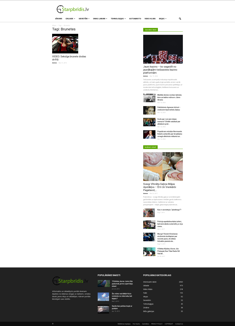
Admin (54, 63)
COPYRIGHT (169, 324)
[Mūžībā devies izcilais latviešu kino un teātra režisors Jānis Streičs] (149, 98)
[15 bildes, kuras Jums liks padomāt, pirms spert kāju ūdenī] (104, 283)
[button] (180, 19)
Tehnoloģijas (117, 18)
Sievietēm (83, 18)
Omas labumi (99, 18)
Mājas (54, 25)
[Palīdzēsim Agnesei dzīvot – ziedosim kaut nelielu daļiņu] (149, 110)
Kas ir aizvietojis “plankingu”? (169, 210)
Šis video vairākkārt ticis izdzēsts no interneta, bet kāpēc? (122, 296)
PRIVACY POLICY (156, 324)
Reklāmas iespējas (124, 324)
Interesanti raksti (149, 282)
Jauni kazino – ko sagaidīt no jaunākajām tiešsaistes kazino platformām (160, 69)
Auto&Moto (135, 18)
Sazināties (145, 324)
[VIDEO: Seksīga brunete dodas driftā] (72, 43)
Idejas (161, 18)
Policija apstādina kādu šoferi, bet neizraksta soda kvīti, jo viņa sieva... (170, 224)
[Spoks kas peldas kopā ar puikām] (103, 309)
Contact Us (179, 324)
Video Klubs (150, 18)
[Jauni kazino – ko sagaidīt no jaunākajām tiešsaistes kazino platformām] (163, 49)
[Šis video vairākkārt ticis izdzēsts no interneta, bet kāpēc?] (103, 296)
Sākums (58, 18)
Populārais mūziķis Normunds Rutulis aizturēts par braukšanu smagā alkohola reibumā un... (169, 133)
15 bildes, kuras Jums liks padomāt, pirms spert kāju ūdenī (122, 283)
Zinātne (146, 307)
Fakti (145, 293)
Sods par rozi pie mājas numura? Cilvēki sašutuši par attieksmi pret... (168, 121)
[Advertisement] (138, 9)
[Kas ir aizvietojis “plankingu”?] (149, 213)
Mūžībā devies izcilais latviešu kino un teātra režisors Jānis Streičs (169, 97)
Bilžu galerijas (148, 311)
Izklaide (69, 18)
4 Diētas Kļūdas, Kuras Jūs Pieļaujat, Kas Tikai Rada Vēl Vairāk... (168, 251)
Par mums (136, 324)
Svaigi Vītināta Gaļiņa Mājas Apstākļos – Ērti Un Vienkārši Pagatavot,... (159, 187)
